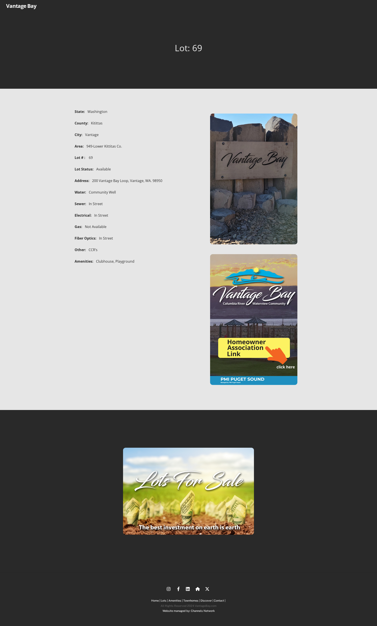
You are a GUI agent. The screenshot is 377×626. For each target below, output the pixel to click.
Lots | (164, 600)
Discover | (207, 600)
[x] (207, 588)
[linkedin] (188, 588)
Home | (156, 600)
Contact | (220, 600)
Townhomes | (191, 600)
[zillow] (197, 588)
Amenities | (175, 600)
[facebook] (178, 588)
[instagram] (169, 588)
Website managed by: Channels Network (189, 610)
